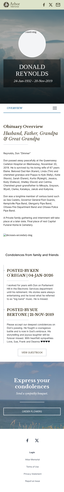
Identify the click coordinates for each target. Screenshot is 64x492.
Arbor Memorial (32, 459)
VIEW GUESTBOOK (32, 352)
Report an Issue (32, 481)
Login (32, 452)
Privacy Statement (32, 474)
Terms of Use (32, 466)
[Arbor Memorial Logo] (11, 5)
